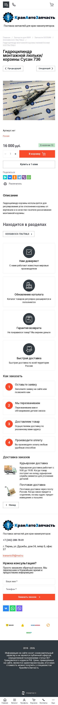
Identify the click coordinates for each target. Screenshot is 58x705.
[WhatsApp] (29, 177)
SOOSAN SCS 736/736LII (13, 40)
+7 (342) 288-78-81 (13, 540)
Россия (6, 136)
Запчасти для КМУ (22, 37)
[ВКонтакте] (10, 177)
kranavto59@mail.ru (13, 555)
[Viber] (24, 177)
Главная (6, 37)
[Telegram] (19, 177)
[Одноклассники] (14, 177)
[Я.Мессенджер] (5, 177)
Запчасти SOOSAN (43, 37)
